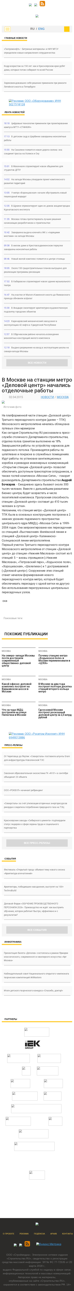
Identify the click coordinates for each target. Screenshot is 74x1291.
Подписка (39, 1234)
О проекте (8, 1234)
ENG (41, 28)
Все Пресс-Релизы (37, 843)
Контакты (67, 1234)
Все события (37, 929)
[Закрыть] (67, 29)
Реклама (24, 1234)
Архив (53, 1234)
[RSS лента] (42, 5)
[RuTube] (35, 5)
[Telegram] (30, 5)
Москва (63, 397)
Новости (47, 397)
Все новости (37, 362)
